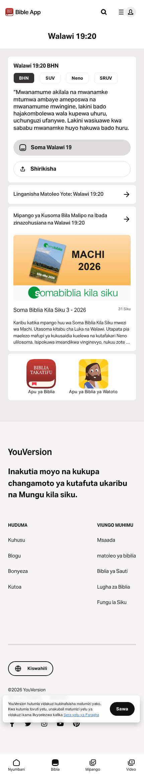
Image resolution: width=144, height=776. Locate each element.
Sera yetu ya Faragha (81, 714)
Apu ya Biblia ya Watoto (93, 391)
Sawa (122, 708)
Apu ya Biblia (41, 391)
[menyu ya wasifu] (126, 12)
